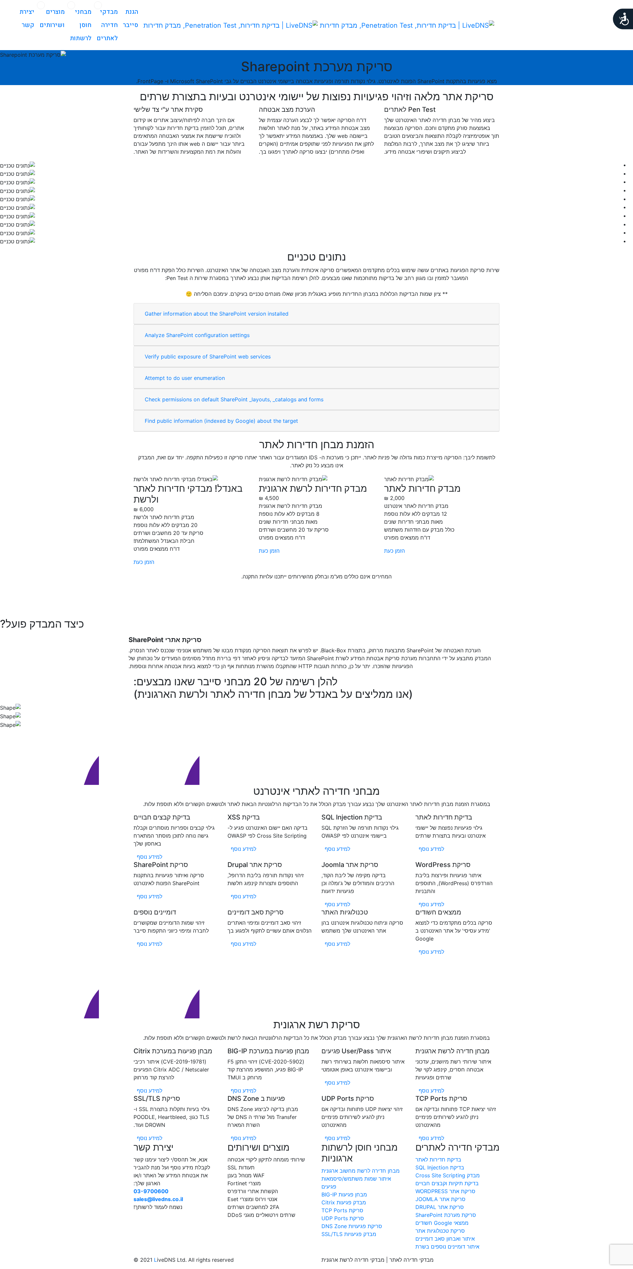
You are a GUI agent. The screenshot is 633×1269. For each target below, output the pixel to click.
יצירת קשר (26, 18)
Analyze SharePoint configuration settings (197, 335)
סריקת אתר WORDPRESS (445, 1191)
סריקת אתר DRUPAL (439, 1207)
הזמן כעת (394, 550)
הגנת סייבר (130, 18)
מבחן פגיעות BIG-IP (344, 1194)
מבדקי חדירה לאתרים (107, 25)
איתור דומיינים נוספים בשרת (447, 1246)
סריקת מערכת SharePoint (445, 1215)
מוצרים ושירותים (52, 18)
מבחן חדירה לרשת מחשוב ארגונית (360, 1170)
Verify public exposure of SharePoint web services (208, 356)
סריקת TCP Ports (342, 1210)
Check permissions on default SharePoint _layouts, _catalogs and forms (234, 399)
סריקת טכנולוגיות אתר (440, 1230)
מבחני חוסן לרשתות (80, 25)
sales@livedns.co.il (158, 1199)
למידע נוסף (430, 849)
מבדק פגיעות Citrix (343, 1202)
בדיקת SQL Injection (439, 1167)
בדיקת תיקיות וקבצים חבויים (447, 1183)
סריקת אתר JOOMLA (440, 1199)
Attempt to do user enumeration (185, 378)
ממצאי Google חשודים (441, 1223)
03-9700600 (151, 1191)
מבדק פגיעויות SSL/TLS (348, 1234)
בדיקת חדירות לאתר (438, 1159)
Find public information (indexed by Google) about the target (221, 421)
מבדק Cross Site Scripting (447, 1175)
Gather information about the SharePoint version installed (216, 313)
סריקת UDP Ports (342, 1218)
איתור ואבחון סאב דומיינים (445, 1238)
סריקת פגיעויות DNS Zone (351, 1226)
